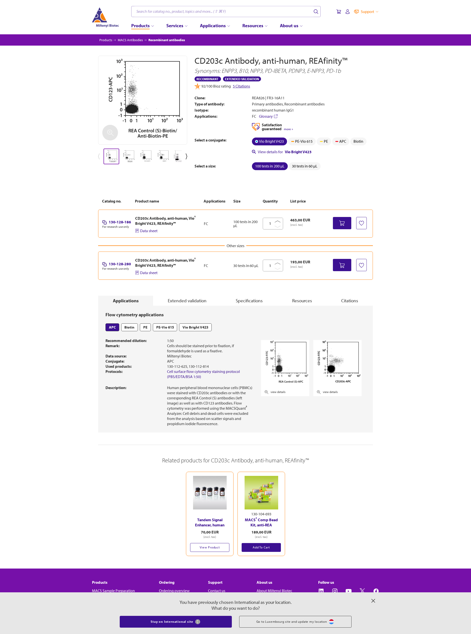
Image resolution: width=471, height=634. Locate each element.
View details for (285, 151)
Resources (302, 301)
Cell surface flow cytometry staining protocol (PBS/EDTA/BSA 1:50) (203, 374)
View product (210, 547)
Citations (349, 301)
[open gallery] (142, 100)
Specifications (249, 301)
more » (288, 129)
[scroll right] (187, 156)
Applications (126, 301)
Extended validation (187, 301)
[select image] (111, 156)
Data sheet (148, 230)
